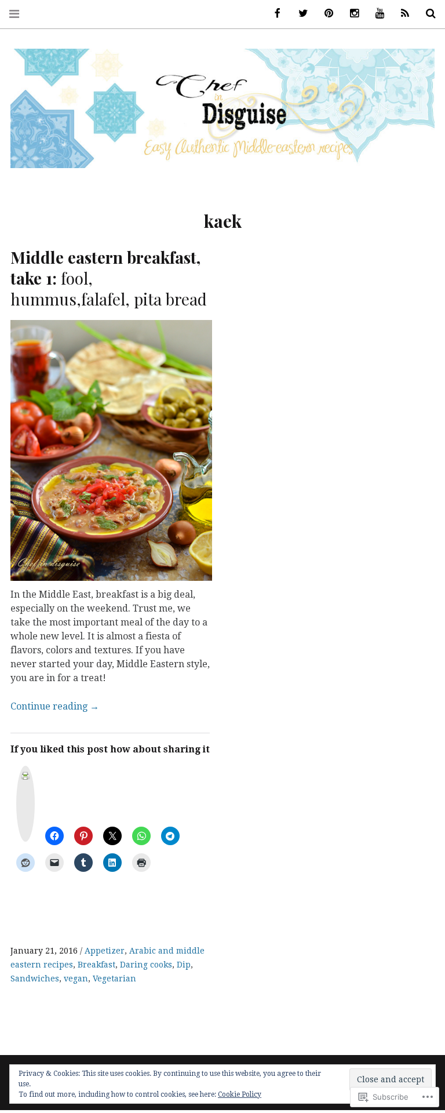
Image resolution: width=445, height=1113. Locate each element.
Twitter (299, 13)
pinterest (324, 13)
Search (426, 13)
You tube (375, 13)
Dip (184, 964)
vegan (76, 978)
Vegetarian (114, 978)
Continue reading (54, 706)
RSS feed (401, 13)
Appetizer (105, 950)
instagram (350, 13)
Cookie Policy (239, 1094)
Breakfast (96, 964)
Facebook (273, 13)
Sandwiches (34, 978)
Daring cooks (146, 964)
